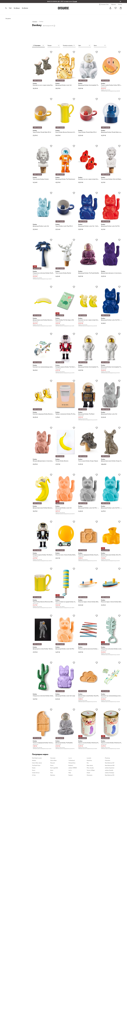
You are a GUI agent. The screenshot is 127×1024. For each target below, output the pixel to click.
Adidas (34, 760)
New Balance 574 (109, 775)
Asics (51, 770)
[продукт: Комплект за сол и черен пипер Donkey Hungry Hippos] (42, 66)
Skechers (52, 775)
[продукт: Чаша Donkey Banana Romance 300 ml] (42, 583)
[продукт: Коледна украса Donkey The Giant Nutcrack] (65, 348)
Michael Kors (72, 763)
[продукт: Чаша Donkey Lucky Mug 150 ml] (65, 207)
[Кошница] (121, 8)
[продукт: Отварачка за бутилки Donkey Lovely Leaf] (111, 630)
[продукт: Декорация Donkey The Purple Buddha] (88, 254)
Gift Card (61, 12)
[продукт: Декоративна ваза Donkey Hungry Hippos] (111, 442)
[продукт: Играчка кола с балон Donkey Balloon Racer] (65, 536)
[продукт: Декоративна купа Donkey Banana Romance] (42, 301)
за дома (25, 8)
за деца (17, 8)
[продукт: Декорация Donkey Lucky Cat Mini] (111, 207)
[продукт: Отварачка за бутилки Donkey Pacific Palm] (42, 254)
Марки (44, 12)
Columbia (107, 760)
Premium (38, 12)
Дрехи (12, 12)
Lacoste (89, 758)
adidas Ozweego (109, 772)
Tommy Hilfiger (91, 770)
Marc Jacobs (90, 768)
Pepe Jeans (90, 765)
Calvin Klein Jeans (37, 763)
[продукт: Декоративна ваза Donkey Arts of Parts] (111, 536)
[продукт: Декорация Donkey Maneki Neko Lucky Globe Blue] (111, 113)
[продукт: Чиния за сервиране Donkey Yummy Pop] (42, 723)
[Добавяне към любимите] (51, 52)
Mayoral (52, 763)
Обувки (17, 12)
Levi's (70, 770)
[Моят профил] (110, 8)
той (10, 8)
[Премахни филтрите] (120, 1)
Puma (51, 765)
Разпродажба (52, 12)
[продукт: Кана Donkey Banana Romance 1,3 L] (65, 113)
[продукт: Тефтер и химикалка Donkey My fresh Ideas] (65, 395)
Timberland (72, 760)
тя (6, 8)
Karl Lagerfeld (54, 768)
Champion (89, 775)
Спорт (32, 12)
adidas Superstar (109, 768)
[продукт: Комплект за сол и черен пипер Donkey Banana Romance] (88, 301)
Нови (6, 12)
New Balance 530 (109, 765)
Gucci (33, 770)
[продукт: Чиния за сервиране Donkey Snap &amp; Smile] (88, 536)
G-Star (34, 775)
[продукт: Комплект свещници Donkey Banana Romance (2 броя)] (42, 395)
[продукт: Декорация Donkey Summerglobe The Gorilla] (88, 66)
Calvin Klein (53, 760)
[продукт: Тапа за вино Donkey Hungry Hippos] (88, 442)
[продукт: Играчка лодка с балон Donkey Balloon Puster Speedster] (88, 583)
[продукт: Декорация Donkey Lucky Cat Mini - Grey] (88, 489)
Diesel (88, 772)
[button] (38, 45)
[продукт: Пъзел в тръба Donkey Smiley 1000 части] (111, 66)
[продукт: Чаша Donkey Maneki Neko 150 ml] (42, 113)
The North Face (36, 765)
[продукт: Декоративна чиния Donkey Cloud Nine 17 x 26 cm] (88, 677)
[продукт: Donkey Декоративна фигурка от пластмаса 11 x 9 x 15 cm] (111, 254)
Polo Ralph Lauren (37, 758)
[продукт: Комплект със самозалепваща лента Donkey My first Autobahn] (42, 348)
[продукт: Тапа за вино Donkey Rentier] (65, 254)
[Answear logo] (63, 8)
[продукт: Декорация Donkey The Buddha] (65, 723)
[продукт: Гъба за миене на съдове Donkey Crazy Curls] (65, 583)
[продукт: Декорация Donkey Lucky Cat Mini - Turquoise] (111, 489)
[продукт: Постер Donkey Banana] (65, 442)
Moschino (89, 760)
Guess (33, 768)
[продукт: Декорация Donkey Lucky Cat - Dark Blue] (88, 207)
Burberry (71, 765)
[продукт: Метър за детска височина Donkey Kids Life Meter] (88, 630)
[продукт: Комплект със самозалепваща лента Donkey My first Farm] (111, 677)
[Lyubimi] (115, 8)
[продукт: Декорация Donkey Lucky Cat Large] (65, 677)
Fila (88, 763)
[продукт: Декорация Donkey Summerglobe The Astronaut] (88, 348)
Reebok (71, 775)
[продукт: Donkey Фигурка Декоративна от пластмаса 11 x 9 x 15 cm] (42, 442)
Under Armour (36, 772)
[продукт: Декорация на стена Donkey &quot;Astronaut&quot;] (42, 630)
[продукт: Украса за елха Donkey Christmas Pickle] (88, 723)
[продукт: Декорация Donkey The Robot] (88, 395)
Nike (70, 772)
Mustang (107, 758)
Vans (51, 772)
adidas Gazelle (109, 770)
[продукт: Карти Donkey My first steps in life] (65, 301)
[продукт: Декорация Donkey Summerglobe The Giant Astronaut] (111, 348)
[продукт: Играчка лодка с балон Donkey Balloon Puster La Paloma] (111, 583)
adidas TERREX (73, 768)
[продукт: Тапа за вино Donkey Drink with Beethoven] (111, 160)
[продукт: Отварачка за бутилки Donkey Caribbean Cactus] (42, 677)
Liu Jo (70, 758)
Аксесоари (25, 12)
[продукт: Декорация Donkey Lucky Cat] (65, 66)
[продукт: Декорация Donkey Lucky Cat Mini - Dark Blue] (111, 301)
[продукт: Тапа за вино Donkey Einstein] (42, 160)
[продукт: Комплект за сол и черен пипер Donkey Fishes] (88, 160)
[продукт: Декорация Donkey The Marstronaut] (65, 160)
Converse (52, 758)
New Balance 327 (109, 763)
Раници (67, 12)
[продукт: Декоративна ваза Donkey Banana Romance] (42, 489)
